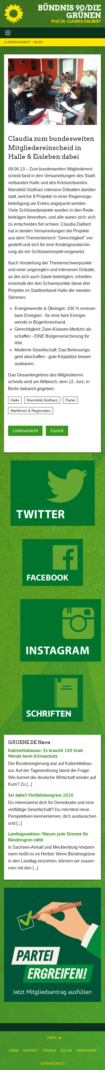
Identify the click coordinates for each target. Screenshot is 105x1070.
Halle (14, 400)
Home (14, 1050)
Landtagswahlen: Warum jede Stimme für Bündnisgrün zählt (48, 836)
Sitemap (49, 1050)
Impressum (86, 1050)
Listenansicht (25, 430)
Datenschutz (53, 1063)
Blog (38, 42)
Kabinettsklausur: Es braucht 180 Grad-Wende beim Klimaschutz (46, 753)
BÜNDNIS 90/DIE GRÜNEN (69, 11)
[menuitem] (14, 1050)
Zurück (57, 430)
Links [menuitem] (51, 1038)
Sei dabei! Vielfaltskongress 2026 (41, 795)
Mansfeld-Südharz (42, 400)
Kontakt (30, 1050)
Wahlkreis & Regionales (30, 410)
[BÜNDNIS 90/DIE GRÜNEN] (13, 13)
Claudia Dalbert (18, 42)
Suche (66, 1050)
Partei (70, 400)
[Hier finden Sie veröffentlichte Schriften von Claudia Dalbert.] (52, 698)
